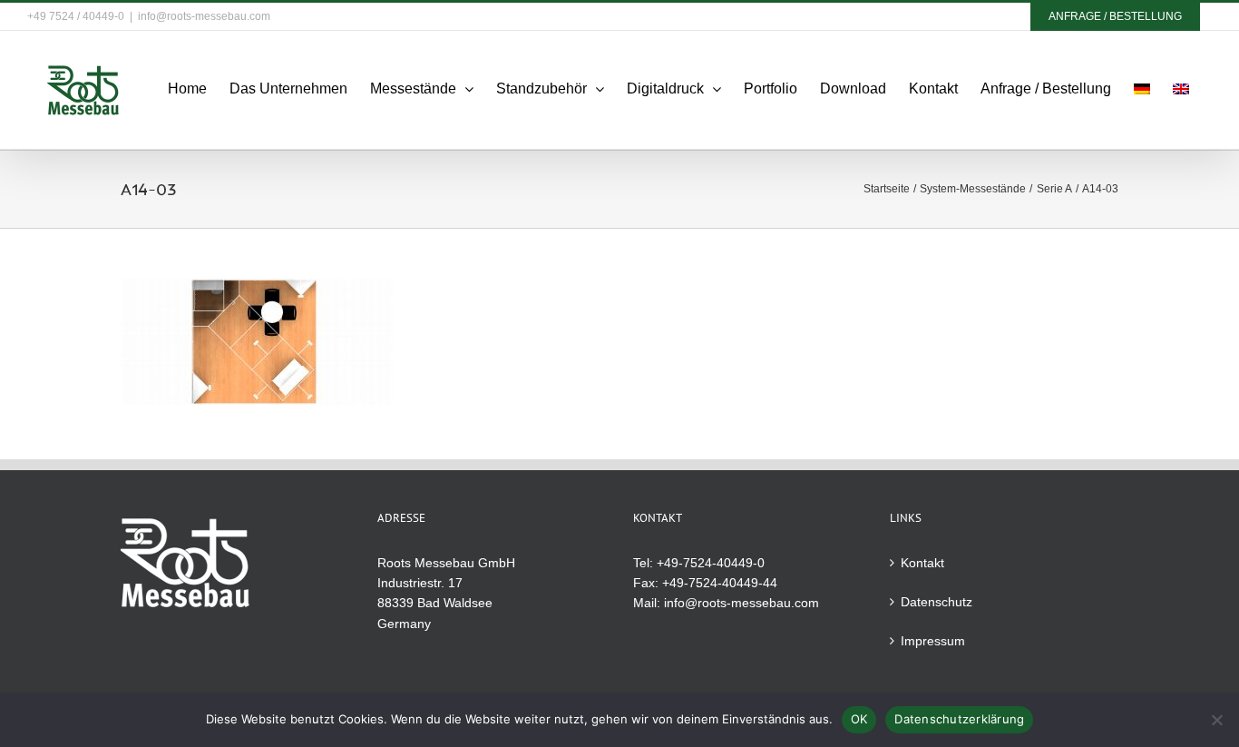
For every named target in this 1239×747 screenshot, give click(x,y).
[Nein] (1216, 720)
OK (859, 719)
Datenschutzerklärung (959, 719)
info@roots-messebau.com (204, 16)
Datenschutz (936, 602)
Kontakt (922, 562)
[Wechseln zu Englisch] (1181, 88)
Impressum (933, 641)
